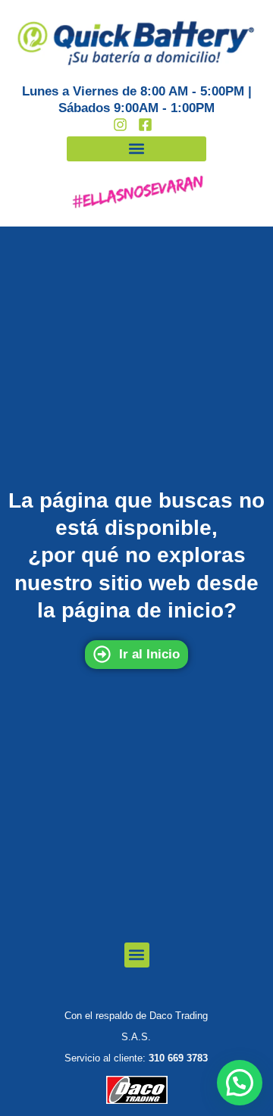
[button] (136, 148)
